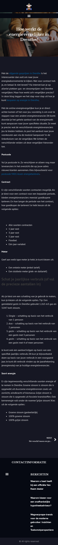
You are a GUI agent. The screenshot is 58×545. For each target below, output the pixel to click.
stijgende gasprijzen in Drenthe (25, 73)
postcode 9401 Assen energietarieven (20, 173)
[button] (29, 15)
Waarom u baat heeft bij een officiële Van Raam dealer (41, 485)
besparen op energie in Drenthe (23, 100)
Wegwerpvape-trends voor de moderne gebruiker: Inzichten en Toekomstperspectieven (42, 522)
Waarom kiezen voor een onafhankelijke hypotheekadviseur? (40, 501)
